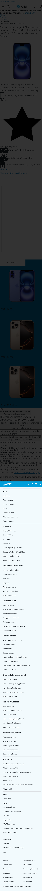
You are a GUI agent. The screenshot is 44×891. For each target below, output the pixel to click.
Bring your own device (11, 618)
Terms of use (6, 869)
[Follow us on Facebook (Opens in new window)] (32, 484)
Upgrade (6, 583)
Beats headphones (10, 754)
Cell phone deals (9, 644)
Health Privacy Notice (29, 873)
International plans (10, 574)
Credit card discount (10, 661)
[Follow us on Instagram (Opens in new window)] (36, 484)
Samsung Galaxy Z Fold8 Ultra (14, 552)
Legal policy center (8, 882)
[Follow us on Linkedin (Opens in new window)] (39, 484)
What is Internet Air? (10, 768)
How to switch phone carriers (14, 609)
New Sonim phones (10, 696)
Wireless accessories (10, 517)
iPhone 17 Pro (8, 535)
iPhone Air (6, 539)
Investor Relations (9, 807)
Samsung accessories (11, 745)
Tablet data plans (9, 587)
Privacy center (27, 864)
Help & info (7, 820)
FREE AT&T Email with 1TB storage (13, 848)
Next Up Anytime (9, 595)
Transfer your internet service (14, 626)
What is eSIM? (8, 780)
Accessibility (6, 873)
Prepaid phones (8, 521)
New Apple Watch (9, 715)
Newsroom (7, 803)
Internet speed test (10, 613)
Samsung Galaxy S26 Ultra (12, 548)
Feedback (6, 843)
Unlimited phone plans (11, 570)
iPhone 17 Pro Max (9, 531)
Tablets (5, 508)
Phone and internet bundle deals (15, 657)
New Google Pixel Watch (12, 723)
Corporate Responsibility (12, 811)
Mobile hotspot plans (10, 591)
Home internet (8, 504)
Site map (5, 860)
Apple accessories (9, 737)
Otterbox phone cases (11, 750)
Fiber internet (8, 500)
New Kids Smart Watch (11, 727)
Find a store (7, 799)
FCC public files (27, 882)
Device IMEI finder (9, 630)
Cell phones (7, 496)
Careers (6, 816)
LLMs (4, 852)
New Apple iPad (8, 706)
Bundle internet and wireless (13, 764)
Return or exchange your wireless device (18, 785)
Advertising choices (29, 860)
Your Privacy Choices (29, 869)
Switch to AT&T (8, 605)
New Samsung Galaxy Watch (13, 719)
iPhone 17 (6, 543)
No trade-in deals (9, 670)
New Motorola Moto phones (13, 692)
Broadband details (8, 877)
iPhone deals (7, 649)
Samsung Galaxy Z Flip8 (11, 560)
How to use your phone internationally (17, 772)
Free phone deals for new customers (16, 665)
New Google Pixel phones (12, 688)
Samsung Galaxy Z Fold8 (12, 556)
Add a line (6, 578)
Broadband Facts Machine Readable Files (18, 828)
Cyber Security (27, 877)
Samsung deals (8, 653)
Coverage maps (7, 864)
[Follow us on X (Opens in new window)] (28, 484)
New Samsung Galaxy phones (14, 684)
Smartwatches (8, 512)
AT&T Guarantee (9, 824)
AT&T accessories (9, 741)
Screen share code (10, 832)
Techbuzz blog (7, 839)
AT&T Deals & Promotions (12, 640)
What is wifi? (7, 789)
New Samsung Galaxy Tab (12, 710)
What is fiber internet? (11, 776)
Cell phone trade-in (10, 622)
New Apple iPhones (10, 679)
